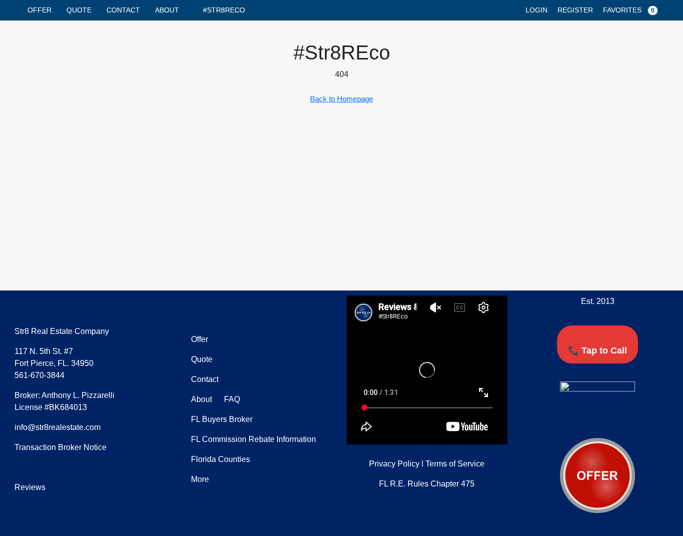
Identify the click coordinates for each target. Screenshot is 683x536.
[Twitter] (588, 420)
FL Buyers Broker (221, 419)
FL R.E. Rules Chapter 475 (426, 484)
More (200, 479)
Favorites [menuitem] (628, 10)
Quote (79, 10)
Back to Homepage (341, 98)
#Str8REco (224, 10)
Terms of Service (455, 464)
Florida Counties (220, 459)
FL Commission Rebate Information (253, 439)
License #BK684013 (50, 407)
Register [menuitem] (575, 10)
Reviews (30, 487)
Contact (123, 10)
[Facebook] (570, 420)
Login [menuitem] (537, 10)
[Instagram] (626, 420)
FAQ (231, 399)
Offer (40, 10)
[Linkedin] (607, 420)
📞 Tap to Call (597, 351)
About (167, 10)
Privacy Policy (394, 464)
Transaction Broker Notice (60, 447)
